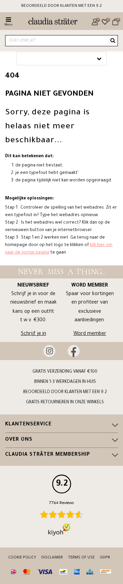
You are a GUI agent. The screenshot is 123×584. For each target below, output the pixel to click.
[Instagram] (49, 351)
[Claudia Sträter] (50, 22)
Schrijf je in (33, 334)
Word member (89, 334)
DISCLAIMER (52, 558)
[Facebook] (74, 351)
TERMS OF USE (81, 558)
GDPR (105, 558)
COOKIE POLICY (22, 558)
